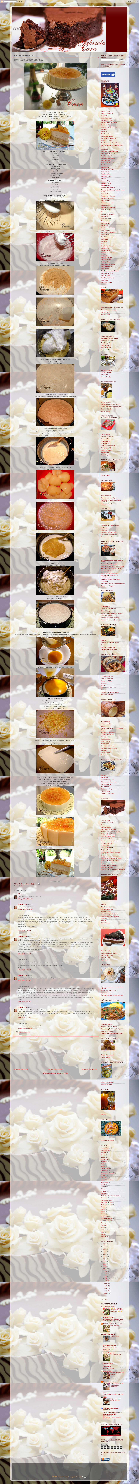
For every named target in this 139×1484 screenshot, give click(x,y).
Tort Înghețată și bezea (108, 187)
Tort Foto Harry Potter (107, 169)
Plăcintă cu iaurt (106, 784)
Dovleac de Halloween (108, 1140)
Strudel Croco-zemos (107, 1055)
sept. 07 (106, 1293)
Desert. (103, 1175)
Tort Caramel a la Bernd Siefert (110, 143)
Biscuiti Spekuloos (106, 907)
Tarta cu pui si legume (107, 586)
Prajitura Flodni (105, 845)
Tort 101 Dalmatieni (107, 113)
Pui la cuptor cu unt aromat (109, 573)
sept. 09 (106, 1288)
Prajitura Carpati (114, 1336)
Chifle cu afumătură (107, 678)
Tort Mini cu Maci (106, 209)
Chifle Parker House (107, 676)
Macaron (103, 920)
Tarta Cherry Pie (106, 951)
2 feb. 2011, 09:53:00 (24, 1001)
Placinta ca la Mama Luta (108, 687)
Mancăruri (104, 1198)
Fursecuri (104, 1186)
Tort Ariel (103, 129)
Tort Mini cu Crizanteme (108, 207)
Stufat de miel (105, 452)
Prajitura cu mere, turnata (108, 865)
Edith (19, 894)
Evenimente (104, 1182)
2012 (105, 1259)
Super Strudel (105, 786)
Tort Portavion (105, 230)
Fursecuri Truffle (106, 911)
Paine (103, 1207)
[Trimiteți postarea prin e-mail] (38, 884)
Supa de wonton (114, 1325)
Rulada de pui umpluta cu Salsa (110, 579)
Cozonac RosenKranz (107, 436)
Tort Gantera (105, 171)
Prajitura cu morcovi (107, 867)
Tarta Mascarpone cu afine (109, 953)
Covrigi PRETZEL (106, 681)
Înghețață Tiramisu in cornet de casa (112, 995)
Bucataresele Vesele (109, 1345)
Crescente (104, 683)
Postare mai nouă (21, 1069)
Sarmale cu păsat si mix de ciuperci (111, 613)
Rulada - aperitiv (106, 343)
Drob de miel (105, 443)
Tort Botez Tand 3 (106, 140)
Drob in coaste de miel (108, 445)
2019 (105, 1244)
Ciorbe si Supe (105, 1168)
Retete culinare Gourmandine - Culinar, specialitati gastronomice (113, 1414)
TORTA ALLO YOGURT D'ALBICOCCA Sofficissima (116, 1385)
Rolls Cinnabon (105, 755)
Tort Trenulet (105, 268)
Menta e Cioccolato (109, 1382)
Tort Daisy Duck (106, 160)
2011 (104, 1261)
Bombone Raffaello (107, 909)
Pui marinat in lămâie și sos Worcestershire (109, 576)
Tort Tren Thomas (106, 266)
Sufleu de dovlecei (106, 615)
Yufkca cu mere (105, 1057)
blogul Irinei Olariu (109, 1334)
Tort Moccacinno (106, 221)
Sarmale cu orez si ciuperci (109, 498)
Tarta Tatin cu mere (107, 955)
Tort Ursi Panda (106, 275)
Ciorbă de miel (105, 411)
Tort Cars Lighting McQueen (109, 151)
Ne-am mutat (106, 1409)
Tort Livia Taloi (105, 193)
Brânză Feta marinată (107, 1082)
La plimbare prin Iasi (108, 1368)
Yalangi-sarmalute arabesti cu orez (111, 620)
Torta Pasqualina (106, 455)
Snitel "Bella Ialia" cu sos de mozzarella (113, 583)
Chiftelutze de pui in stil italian (110, 525)
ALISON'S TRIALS (109, 1317)
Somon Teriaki (105, 475)
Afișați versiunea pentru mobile (55, 1073)
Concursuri (104, 1170)
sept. (106, 1278)
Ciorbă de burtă (106, 402)
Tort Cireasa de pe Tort (108, 153)
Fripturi (103, 1184)
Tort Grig (103, 178)
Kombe (103, 685)
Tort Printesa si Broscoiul (108, 237)
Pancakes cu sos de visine (109, 748)
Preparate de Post (106, 1218)
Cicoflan (103, 825)
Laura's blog (107, 1366)
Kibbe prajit (104, 530)
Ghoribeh (104, 918)
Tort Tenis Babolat (106, 257)
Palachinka (106, 1392)
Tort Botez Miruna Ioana (108, 138)
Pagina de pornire (55, 1069)
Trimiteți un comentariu (23, 1032)
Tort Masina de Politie (107, 203)
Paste (103, 1209)
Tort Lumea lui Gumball (108, 196)
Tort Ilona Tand (105, 185)
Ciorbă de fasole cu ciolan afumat (111, 406)
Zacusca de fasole (106, 1084)
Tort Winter (104, 280)
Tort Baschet (105, 134)
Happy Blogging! (108, 1353)
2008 (105, 1269)
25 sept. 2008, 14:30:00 (25, 909)
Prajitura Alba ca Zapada (108, 834)
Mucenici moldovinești (107, 746)
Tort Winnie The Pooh (107, 278)
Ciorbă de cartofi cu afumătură (110, 404)
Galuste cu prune (106, 739)
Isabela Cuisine (108, 1363)
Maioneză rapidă (106, 377)
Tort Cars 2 (104, 149)
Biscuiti (103, 1157)
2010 (105, 1264)
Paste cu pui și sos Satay (108, 647)
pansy (105, 1397)
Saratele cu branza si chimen (110, 350)
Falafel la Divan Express (108, 608)
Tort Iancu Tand (106, 183)
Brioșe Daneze (105, 721)
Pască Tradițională (106, 450)
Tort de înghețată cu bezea (109, 990)
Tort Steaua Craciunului (108, 252)
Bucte (103, 726)
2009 (105, 1266)
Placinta (103, 1214)
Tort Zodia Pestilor (106, 282)
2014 (105, 1254)
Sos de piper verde (107, 370)
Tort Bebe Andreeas (107, 136)
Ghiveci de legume (106, 611)
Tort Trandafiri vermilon (108, 264)
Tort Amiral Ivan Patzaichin (109, 122)
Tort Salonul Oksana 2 (108, 246)
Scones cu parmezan (107, 694)
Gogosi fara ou (105, 741)
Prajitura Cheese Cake (108, 836)
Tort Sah (103, 243)
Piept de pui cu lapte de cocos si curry (112, 566)
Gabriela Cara (22, 904)
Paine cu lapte (105, 314)
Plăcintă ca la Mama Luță (108, 782)
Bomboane (104, 1159)
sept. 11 (106, 1286)
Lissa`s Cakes (107, 1371)
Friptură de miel (106, 448)
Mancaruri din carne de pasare (110, 1195)
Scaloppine (104, 581)
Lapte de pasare (106, 827)
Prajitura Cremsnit (106, 843)
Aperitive (103, 1152)
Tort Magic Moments (107, 198)
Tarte (102, 1232)
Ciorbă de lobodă (106, 409)
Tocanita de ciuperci (107, 1031)
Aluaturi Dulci (105, 1148)
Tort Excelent (105, 167)
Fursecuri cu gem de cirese (109, 914)
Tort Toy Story (105, 262)
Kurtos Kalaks (105, 743)
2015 (105, 1251)
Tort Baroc (104, 131)
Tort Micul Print (105, 205)
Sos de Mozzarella (106, 372)
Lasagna (103, 640)
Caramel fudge (105, 820)
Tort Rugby (104, 239)
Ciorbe (103, 1166)
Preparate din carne (107, 1220)
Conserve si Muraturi (107, 1173)
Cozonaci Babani (106, 439)
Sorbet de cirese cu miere (110, 1347)
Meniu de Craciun (106, 1200)
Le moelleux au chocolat (108, 829)
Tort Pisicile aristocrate (108, 228)
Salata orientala (106, 345)
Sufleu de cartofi (106, 495)
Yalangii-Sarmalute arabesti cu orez (111, 1033)
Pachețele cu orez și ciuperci (109, 338)
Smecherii (104, 1225)
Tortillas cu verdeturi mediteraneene (112, 307)
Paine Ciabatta (105, 312)
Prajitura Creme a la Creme (109, 841)
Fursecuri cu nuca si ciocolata (110, 916)
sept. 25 (106, 1281)
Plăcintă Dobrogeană (107, 779)
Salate (103, 1223)
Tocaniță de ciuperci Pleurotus (110, 617)
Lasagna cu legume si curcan (110, 642)
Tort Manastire (105, 200)
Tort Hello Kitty (105, 181)
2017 (105, 1246)
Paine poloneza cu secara (109, 310)
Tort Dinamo (105, 165)
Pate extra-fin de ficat (107, 340)
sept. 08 (106, 1291)
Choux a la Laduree (107, 822)
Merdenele (104, 777)
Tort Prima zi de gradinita (108, 232)
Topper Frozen (105, 111)
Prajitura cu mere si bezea (109, 863)
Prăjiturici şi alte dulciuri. (111, 1408)
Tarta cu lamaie (105, 957)
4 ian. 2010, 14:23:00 (24, 980)
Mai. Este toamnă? (115, 1354)
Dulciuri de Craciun (107, 1180)
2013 (105, 1256)
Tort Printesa (105, 234)
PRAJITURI (104, 1216)
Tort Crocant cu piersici (108, 158)
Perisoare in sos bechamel (109, 534)
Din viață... (104, 1177)
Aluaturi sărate (105, 1150)
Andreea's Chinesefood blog (112, 1323)
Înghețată (104, 1193)
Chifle (103, 1164)
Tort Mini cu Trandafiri (107, 214)
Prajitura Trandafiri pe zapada (110, 860)
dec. (106, 1271)
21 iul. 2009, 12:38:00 (24, 930)
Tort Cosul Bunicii (106, 156)
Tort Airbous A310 (106, 118)
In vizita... (104, 1191)
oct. (106, 1276)
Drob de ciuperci (106, 441)
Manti (102, 645)
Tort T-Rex (104, 255)
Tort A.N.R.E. (105, 115)
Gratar (103, 1189)
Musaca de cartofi (106, 504)
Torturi (21, 886)
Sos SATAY (104, 374)
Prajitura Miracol (106, 850)
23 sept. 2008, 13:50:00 (25, 899)
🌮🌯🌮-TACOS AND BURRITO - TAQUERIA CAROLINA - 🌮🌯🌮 (116, 1310)
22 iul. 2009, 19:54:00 (24, 969)
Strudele (103, 1230)
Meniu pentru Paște (107, 1204)
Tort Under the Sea (107, 273)
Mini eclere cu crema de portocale (111, 831)
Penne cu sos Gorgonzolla (109, 649)
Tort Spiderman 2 (106, 250)
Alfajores (103, 904)
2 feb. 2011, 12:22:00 (24, 1017)
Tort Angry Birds (106, 125)
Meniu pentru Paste (107, 1202)
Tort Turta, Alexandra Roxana (110, 271)
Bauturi (103, 1155)
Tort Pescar (104, 225)
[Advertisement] (55, 1052)
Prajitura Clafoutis (106, 838)
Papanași (104, 750)
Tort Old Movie (105, 223)
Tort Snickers (105, 248)
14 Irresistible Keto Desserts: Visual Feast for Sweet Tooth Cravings (113, 1319)
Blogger (84, 1477)
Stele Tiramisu (105, 923)
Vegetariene (104, 1236)
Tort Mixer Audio (106, 218)
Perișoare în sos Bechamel (109, 564)
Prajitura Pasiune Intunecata (109, 856)
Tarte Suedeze (105, 960)
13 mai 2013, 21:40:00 (25, 1028)
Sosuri (103, 1227)
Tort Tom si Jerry (106, 259)
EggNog (103, 1114)
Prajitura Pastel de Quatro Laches (111, 858)
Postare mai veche (89, 1069)
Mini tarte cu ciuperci (107, 336)
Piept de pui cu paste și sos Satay (111, 568)
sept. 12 (106, 1283)
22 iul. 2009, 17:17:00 (24, 954)
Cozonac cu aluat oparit (108, 732)
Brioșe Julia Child (106, 724)
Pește (103, 1211)
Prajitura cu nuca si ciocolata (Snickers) (113, 869)
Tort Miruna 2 (105, 216)
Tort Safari (104, 241)
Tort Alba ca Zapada (107, 120)
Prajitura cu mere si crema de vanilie (115, 1399)
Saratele (103, 690)
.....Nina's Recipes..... (109, 1306)
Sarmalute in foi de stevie (108, 532)
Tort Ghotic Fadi (106, 174)
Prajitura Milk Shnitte (107, 847)
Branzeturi (104, 1161)
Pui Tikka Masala (106, 570)
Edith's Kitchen (108, 1350)
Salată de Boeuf (106, 347)
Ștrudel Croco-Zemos (107, 793)
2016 (105, 1249)
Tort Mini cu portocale (107, 212)
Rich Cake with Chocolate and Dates (113, 1394)
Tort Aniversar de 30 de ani (109, 127)
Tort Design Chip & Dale (108, 162)
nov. (106, 1273)
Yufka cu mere (105, 791)
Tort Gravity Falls (106, 176)
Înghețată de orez (106, 993)
